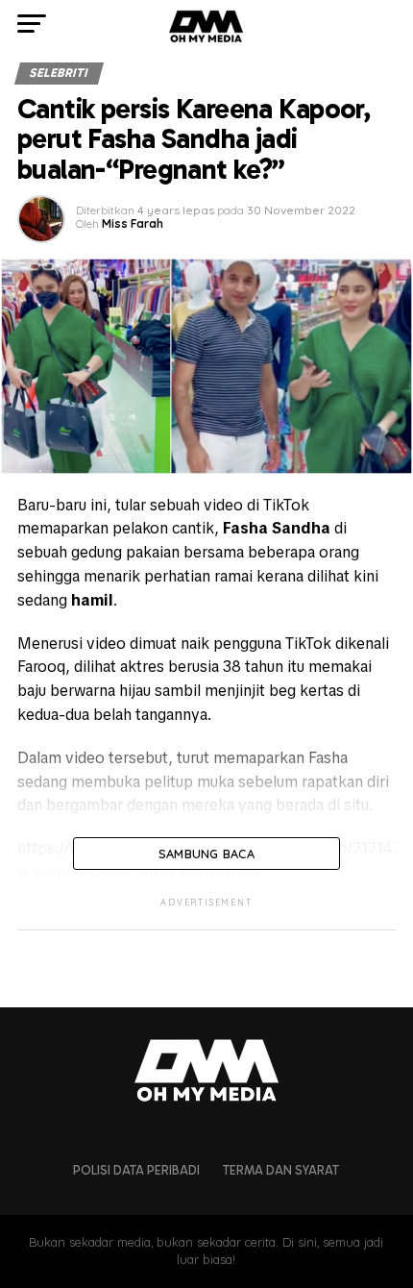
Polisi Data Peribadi (136, 1170)
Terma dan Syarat (281, 1170)
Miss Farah (132, 223)
